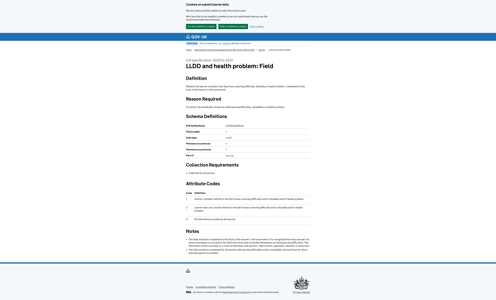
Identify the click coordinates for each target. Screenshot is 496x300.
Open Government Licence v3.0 (236, 292)
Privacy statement (227, 287)
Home (188, 50)
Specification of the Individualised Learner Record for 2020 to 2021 (225, 50)
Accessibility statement (206, 287)
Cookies (189, 287)
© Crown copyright (301, 292)
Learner (261, 50)
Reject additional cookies (233, 26)
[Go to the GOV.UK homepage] (196, 36)
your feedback (225, 43)
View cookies (257, 26)
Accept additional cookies (201, 26)
